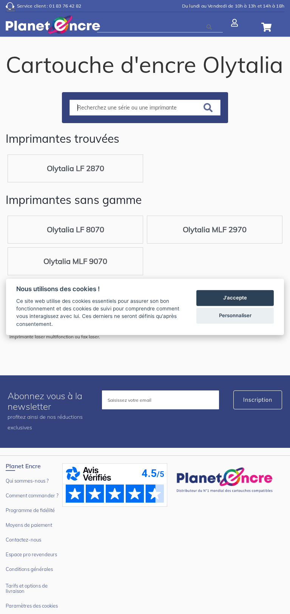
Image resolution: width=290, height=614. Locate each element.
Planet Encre (225, 479)
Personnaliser (235, 316)
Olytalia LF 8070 (75, 229)
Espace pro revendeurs (31, 554)
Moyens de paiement (29, 525)
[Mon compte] (235, 22)
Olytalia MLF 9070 (75, 261)
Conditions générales (29, 569)
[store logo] (53, 26)
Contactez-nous (23, 540)
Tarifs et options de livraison (27, 588)
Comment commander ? (32, 495)
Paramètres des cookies (32, 606)
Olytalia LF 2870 (75, 168)
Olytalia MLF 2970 (215, 229)
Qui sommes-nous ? (27, 481)
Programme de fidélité (30, 510)
